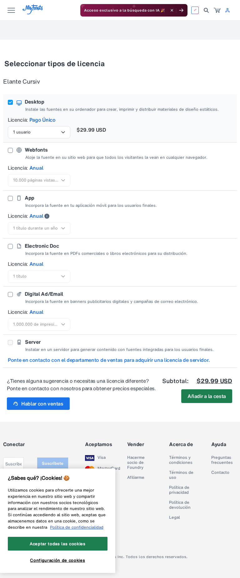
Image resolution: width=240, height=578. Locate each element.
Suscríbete (52, 463)
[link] (217, 10)
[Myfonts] (32, 12)
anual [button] (36, 168)
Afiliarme (135, 477)
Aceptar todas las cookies (57, 544)
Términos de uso (181, 475)
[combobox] (39, 132)
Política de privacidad (179, 490)
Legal (174, 517)
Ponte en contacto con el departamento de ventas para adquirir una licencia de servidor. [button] (109, 360)
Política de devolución (180, 505)
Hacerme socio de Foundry (136, 462)
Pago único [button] (42, 120)
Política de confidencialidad (76, 527)
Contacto (220, 472)
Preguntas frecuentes (222, 460)
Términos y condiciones (180, 460)
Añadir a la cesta (207, 396)
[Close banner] (172, 10)
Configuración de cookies (57, 560)
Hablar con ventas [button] (42, 403)
